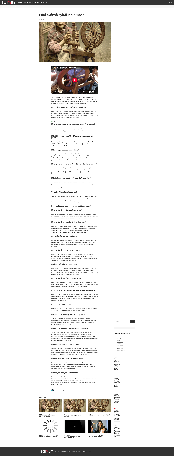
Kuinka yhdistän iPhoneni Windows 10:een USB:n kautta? (117, 383)
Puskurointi (42, 434)
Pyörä (41, 12)
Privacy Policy (74, 451)
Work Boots (120, 338)
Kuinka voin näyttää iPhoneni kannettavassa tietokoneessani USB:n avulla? (117, 365)
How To (3, 6)
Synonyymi (42, 413)
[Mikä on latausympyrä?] (50, 426)
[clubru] (53, 121)
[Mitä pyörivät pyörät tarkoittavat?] (50, 405)
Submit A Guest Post (46, 6)
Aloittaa (90, 434)
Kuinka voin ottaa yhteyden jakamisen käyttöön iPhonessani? (117, 432)
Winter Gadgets (121, 350)
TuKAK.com (120, 348)
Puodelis (119, 343)
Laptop (15, 6)
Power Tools (120, 347)
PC (11, 6)
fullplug (119, 340)
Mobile (20, 6)
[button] (169, 2)
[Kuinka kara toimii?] (99, 426)
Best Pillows (120, 345)
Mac (8, 6)
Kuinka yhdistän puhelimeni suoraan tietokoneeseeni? (117, 398)
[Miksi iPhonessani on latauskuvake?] (75, 426)
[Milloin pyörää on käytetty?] (99, 405)
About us (32, 6)
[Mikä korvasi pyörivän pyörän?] (75, 405)
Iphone (65, 434)
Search (132, 321)
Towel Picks (120, 342)
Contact (38, 6)
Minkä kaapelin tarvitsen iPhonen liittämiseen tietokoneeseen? (117, 414)
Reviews (26, 6)
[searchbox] (121, 321)
